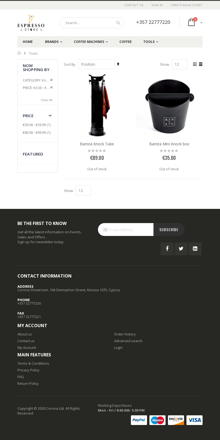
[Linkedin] (195, 248)
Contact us (26, 340)
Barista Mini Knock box (169, 143)
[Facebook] (167, 248)
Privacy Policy (28, 370)
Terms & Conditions (33, 363)
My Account (26, 347)
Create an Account (187, 5)
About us (24, 334)
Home (19, 53)
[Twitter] (181, 248)
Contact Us (134, 5)
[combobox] (92, 22)
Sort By (69, 64)
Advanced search (128, 340)
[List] (201, 64)
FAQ (20, 376)
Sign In (157, 5)
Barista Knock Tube (97, 143)
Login (118, 347)
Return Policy (28, 383)
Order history (125, 334)
